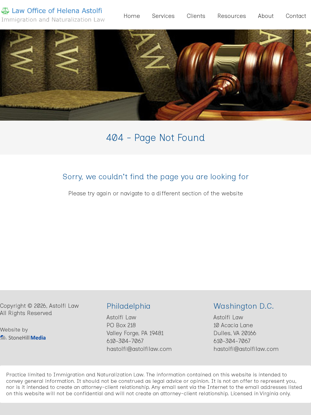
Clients (196, 15)
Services (163, 15)
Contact (296, 15)
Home (132, 15)
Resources (231, 15)
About (266, 15)
